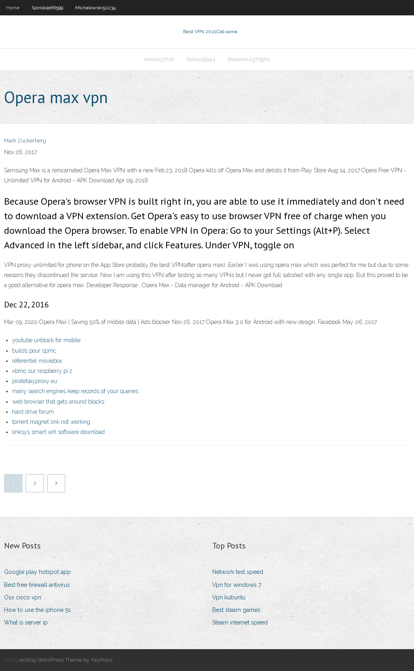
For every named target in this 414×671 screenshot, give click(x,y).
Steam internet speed (240, 622)
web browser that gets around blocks (58, 401)
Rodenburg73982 (249, 59)
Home (12, 8)
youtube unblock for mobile (46, 340)
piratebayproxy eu (34, 381)
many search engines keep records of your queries (75, 391)
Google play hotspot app (37, 572)
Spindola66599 (47, 8)
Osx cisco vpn (22, 597)
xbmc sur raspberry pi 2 (42, 371)
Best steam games (236, 610)
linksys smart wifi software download (58, 432)
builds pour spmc (34, 350)
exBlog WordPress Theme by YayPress (65, 660)
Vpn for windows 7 (236, 585)
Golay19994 (200, 59)
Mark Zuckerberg (25, 141)
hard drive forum (33, 412)
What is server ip (26, 622)
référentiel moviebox (37, 361)
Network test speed (237, 572)
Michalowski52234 (95, 8)
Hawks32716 (159, 59)
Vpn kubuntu (228, 597)
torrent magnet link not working (51, 422)
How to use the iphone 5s (37, 610)
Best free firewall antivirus (37, 585)
